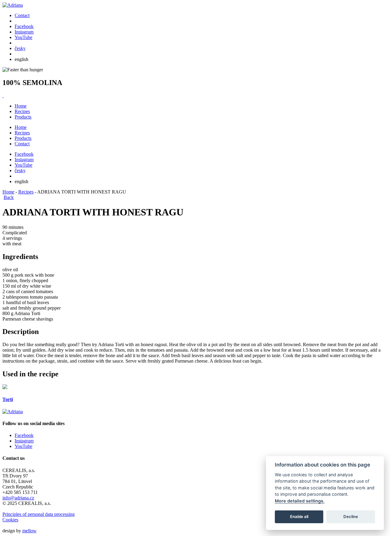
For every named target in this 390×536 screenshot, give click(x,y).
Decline (350, 516)
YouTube (23, 446)
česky (20, 48)
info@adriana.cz (18, 497)
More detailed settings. (299, 500)
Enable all (299, 516)
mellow (29, 530)
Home (21, 105)
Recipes (22, 111)
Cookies (10, 519)
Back (9, 197)
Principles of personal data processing (38, 514)
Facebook (24, 435)
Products (23, 116)
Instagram (24, 440)
